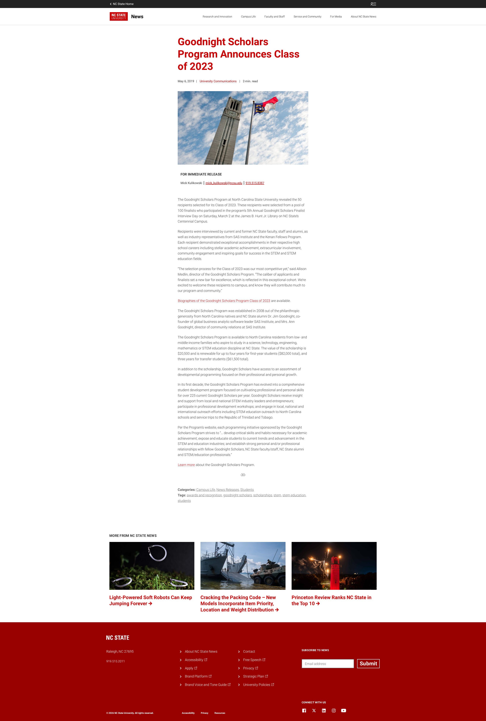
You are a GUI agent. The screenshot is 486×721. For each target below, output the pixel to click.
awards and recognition (204, 495)
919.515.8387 (255, 183)
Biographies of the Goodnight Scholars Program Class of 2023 (224, 301)
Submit (368, 663)
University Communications (218, 81)
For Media (336, 16)
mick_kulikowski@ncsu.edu (224, 183)
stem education (294, 495)
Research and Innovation (217, 16)
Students (247, 490)
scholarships (262, 495)
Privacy (204, 713)
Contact (249, 651)
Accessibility (188, 713)
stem (277, 495)
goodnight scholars (237, 495)
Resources (220, 713)
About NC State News (363, 16)
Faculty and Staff (274, 16)
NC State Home (123, 4)
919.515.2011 (115, 661)
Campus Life (248, 16)
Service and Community (307, 16)
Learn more (186, 465)
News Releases (227, 490)
